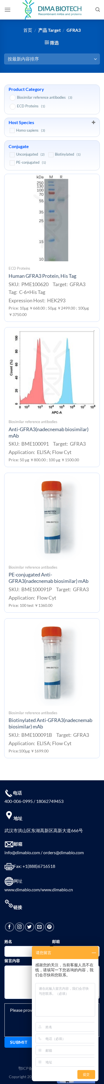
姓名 (8, 941)
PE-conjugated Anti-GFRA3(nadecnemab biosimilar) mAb (48, 578)
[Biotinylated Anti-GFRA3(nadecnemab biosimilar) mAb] (52, 662)
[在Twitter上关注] (29, 927)
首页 (27, 30)
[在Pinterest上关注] (49, 927)
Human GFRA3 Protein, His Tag (42, 276)
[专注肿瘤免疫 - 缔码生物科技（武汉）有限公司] (52, 10)
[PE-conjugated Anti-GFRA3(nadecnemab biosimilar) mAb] (52, 516)
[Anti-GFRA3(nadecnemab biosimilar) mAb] (52, 371)
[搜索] (97, 9)
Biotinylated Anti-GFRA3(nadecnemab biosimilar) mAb (50, 723)
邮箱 (56, 941)
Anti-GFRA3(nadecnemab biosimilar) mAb (48, 432)
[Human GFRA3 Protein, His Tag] (52, 217)
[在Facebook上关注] (9, 927)
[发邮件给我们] (39, 927)
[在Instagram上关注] (19, 927)
